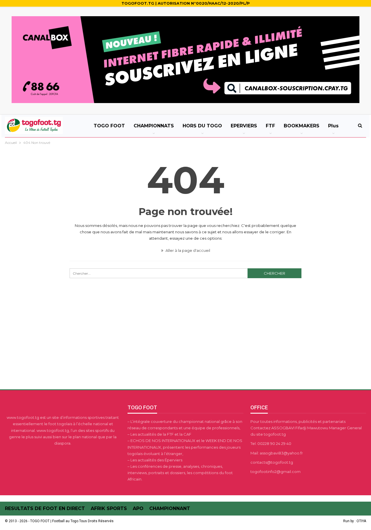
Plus (333, 126)
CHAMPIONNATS (154, 126)
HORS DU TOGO (202, 126)
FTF (270, 126)
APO (138, 508)
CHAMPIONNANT (169, 508)
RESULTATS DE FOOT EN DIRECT (45, 508)
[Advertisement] (185, 344)
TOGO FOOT (109, 126)
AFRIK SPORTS (109, 508)
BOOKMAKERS (301, 126)
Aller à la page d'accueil (187, 250)
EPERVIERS (244, 126)
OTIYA (361, 521)
